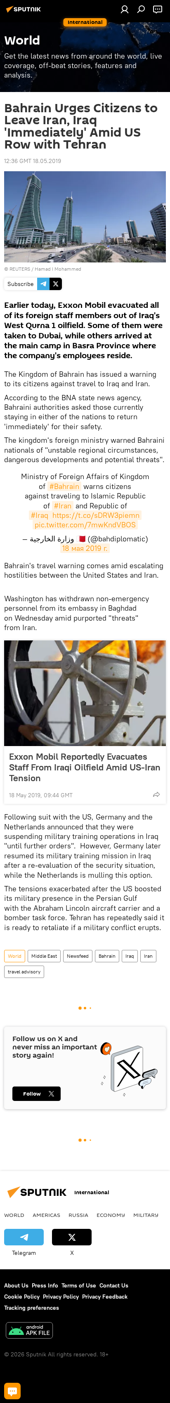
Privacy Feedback (105, 1296)
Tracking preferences (31, 1307)
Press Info (45, 1285)
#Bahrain (64, 486)
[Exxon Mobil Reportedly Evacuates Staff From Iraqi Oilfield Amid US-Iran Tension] (85, 693)
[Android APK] (29, 1331)
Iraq (129, 956)
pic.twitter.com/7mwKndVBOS (85, 524)
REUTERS (19, 269)
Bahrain (107, 956)
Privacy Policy (61, 1296)
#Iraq (39, 515)
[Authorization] (124, 9)
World (14, 956)
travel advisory (24, 971)
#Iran (62, 505)
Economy (111, 1215)
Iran (148, 956)
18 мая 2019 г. (85, 548)
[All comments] (12, 1391)
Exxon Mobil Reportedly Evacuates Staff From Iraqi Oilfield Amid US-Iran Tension (85, 767)
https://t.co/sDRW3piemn (95, 515)
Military (145, 1215)
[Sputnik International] (24, 12)
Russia (78, 1215)
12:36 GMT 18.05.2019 (32, 161)
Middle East (44, 956)
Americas (46, 1215)
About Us (16, 1285)
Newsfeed (78, 956)
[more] (156, 794)
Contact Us (113, 1285)
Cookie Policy (22, 1296)
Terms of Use (78, 1285)
